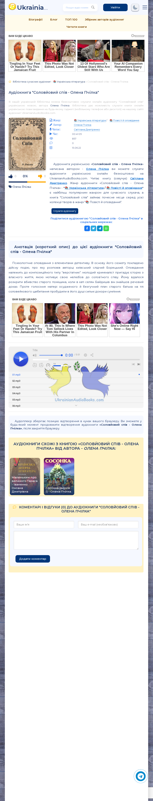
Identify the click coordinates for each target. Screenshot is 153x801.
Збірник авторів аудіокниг (104, 19)
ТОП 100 (71, 19)
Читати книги (76, 27)
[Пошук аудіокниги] (93, 7)
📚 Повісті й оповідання (124, 120)
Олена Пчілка (60, 105)
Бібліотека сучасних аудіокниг (32, 81)
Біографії (36, 19)
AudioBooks (34, 7)
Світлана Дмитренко (87, 129)
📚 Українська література (69, 81)
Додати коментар (32, 559)
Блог (54, 19)
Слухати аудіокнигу (64, 211)
